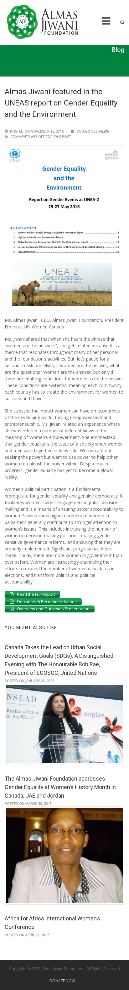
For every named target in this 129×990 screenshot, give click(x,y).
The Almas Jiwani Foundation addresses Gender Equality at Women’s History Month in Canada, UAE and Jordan (60, 787)
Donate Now (62, 980)
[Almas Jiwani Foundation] (46, 22)
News (104, 131)
